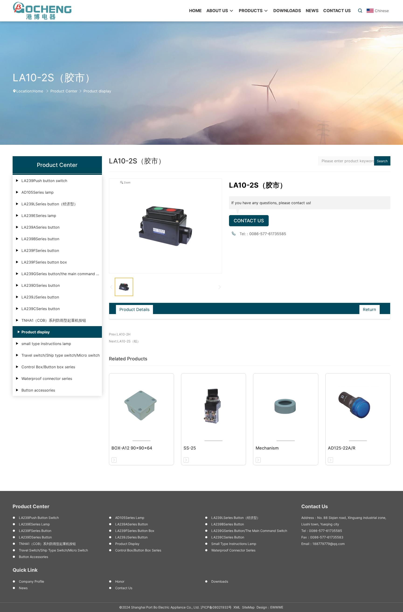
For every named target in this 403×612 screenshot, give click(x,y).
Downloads (219, 581)
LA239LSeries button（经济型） (49, 204)
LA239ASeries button (40, 227)
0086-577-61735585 (267, 233)
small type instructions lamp (46, 343)
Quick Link (25, 570)
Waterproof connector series (46, 378)
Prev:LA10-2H (119, 334)
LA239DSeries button (40, 285)
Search (382, 161)
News (23, 588)
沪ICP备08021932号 (216, 607)
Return (369, 309)
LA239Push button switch (44, 180)
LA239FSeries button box (44, 262)
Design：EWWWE (270, 607)
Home (38, 91)
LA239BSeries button (40, 239)
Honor (119, 581)
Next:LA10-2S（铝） (124, 341)
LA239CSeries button (40, 308)
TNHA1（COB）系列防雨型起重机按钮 (53, 320)
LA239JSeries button (40, 297)
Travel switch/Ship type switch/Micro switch (60, 355)
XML (236, 607)
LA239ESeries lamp (38, 215)
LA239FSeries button (40, 250)
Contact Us (249, 220)
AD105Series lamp (37, 192)
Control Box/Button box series (48, 367)
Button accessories (38, 390)
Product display (97, 91)
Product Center (63, 91)
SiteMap (248, 607)
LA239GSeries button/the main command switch (61, 273)
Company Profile (31, 581)
